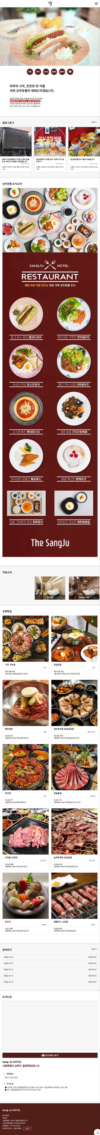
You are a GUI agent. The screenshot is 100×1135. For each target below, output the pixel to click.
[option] (50, 149)
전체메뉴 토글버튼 (96, 3)
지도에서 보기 (51, 1055)
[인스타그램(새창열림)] (46, 72)
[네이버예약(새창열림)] (38, 72)
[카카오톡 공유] (70, 72)
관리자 (27, 1128)
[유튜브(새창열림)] (54, 72)
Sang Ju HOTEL (11, 1110)
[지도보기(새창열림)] (62, 72)
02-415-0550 (15, 1125)
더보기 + (94, 122)
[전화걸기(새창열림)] (30, 72)
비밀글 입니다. (50, 957)
